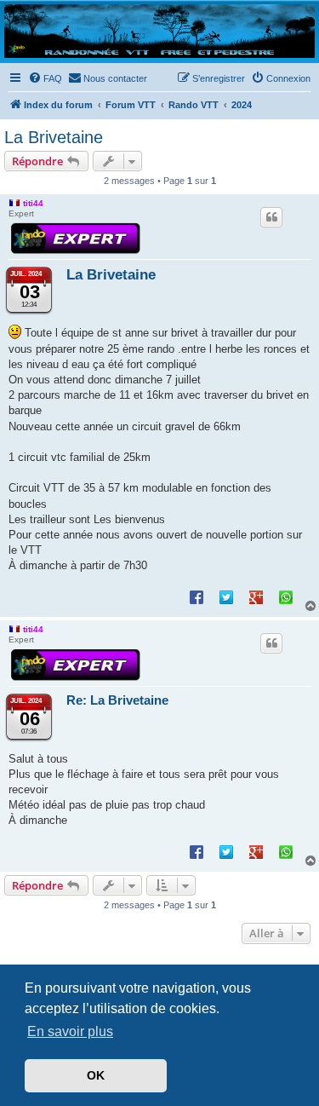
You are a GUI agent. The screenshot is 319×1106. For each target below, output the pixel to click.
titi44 (33, 203)
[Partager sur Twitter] (226, 596)
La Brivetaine (53, 137)
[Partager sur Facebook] (196, 596)
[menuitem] (45, 78)
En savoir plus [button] (70, 1031)
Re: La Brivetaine (117, 700)
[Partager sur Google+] (256, 596)
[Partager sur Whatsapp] (285, 596)
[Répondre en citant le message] (271, 217)
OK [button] (96, 1075)
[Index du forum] (159, 31)
